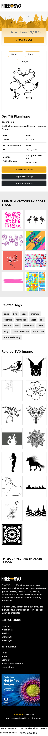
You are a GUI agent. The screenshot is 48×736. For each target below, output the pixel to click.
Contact (5, 660)
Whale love (9, 493)
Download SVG (24, 169)
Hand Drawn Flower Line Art (36, 444)
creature (35, 314)
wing (6, 331)
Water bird (38, 331)
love (17, 325)
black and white (21, 331)
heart (33, 319)
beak (6, 314)
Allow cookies (28, 732)
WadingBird (10, 421)
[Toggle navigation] (43, 5)
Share (14, 54)
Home (5, 652)
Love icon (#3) (11, 541)
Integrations (8, 667)
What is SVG (8, 629)
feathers (8, 319)
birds (24, 314)
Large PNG (24, 176)
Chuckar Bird (10, 517)
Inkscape (6, 626)
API (7, 718)
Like (24, 61)
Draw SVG (7, 637)
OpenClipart (32, 162)
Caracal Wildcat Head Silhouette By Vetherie (36, 369)
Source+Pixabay (12, 337)
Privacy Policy (36, 718)
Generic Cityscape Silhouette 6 (36, 490)
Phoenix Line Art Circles (36, 420)
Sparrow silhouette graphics (12, 370)
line (42, 319)
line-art (7, 325)
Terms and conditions (19, 718)
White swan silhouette (12, 444)
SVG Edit (6, 633)
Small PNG (24, 183)
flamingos (21, 319)
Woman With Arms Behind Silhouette (12, 466)
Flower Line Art (35, 397)
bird (15, 314)
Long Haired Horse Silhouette (36, 466)
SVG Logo (7, 640)
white (40, 325)
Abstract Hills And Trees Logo (35, 514)
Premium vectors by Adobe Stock (23, 203)
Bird (6, 397)
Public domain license (12, 663)
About (5, 656)
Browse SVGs (24, 39)
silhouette (29, 325)
